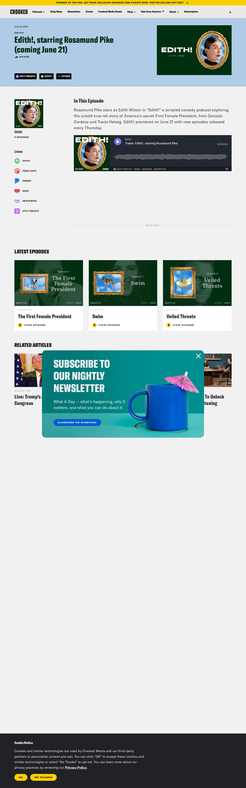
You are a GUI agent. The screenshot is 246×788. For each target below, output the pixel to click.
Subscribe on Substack (77, 423)
